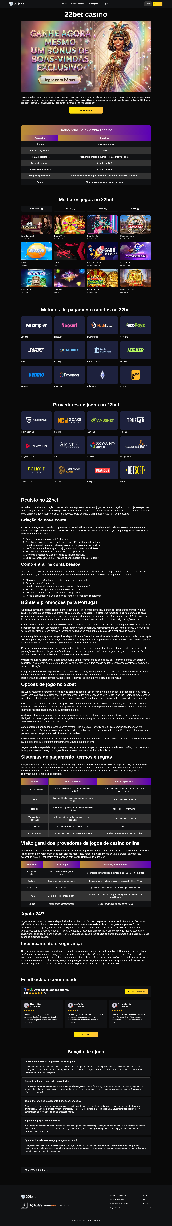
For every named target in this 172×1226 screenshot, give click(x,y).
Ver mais (86, 1035)
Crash (100, 209)
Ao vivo (67, 209)
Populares (34, 209)
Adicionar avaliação (136, 991)
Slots (133, 209)
